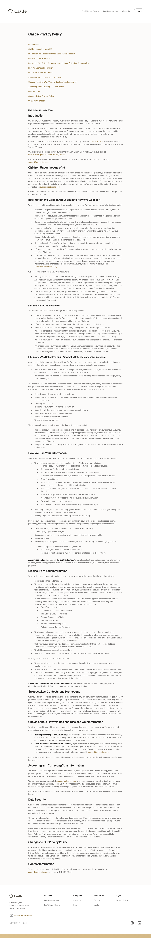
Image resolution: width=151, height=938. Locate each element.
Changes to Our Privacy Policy (41, 96)
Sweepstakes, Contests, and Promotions (45, 77)
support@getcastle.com (38, 162)
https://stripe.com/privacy (45, 267)
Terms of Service (96, 142)
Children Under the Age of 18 (40, 49)
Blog (75, 905)
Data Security (34, 91)
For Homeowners (110, 11)
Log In (139, 11)
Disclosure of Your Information (41, 73)
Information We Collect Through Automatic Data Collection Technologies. (58, 63)
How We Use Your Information (40, 68)
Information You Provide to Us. (40, 59)
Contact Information (36, 101)
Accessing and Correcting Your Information (46, 87)
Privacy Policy (122, 900)
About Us (126, 11)
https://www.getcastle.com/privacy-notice (46, 155)
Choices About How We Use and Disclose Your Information (52, 82)
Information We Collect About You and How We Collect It (51, 54)
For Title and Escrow (90, 11)
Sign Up (97, 900)
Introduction (33, 44)
